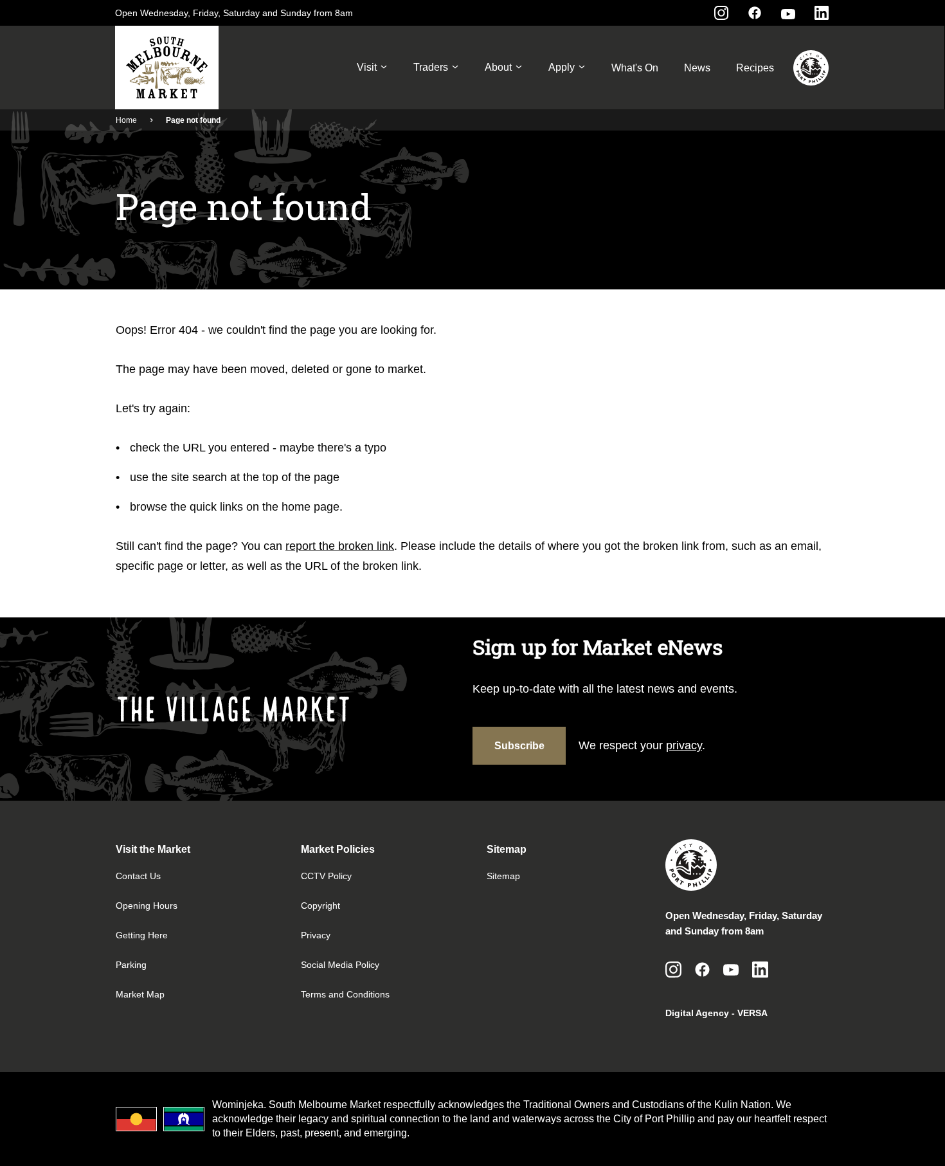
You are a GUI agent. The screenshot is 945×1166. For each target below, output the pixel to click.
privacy (684, 745)
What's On (634, 67)
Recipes (755, 67)
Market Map (140, 994)
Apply (561, 67)
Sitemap (503, 876)
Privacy (315, 935)
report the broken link (339, 546)
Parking (131, 965)
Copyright (320, 905)
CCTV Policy (326, 876)
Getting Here (142, 935)
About (498, 67)
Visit (367, 67)
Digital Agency (697, 1013)
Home (126, 120)
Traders (430, 67)
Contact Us (138, 876)
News (697, 67)
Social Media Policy (340, 965)
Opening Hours (146, 905)
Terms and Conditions (345, 994)
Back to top (884, 1138)
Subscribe (519, 745)
